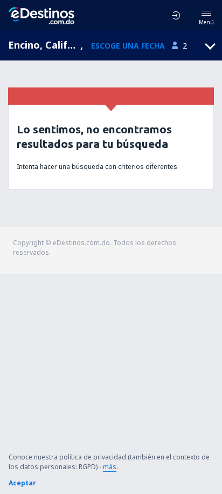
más (109, 466)
